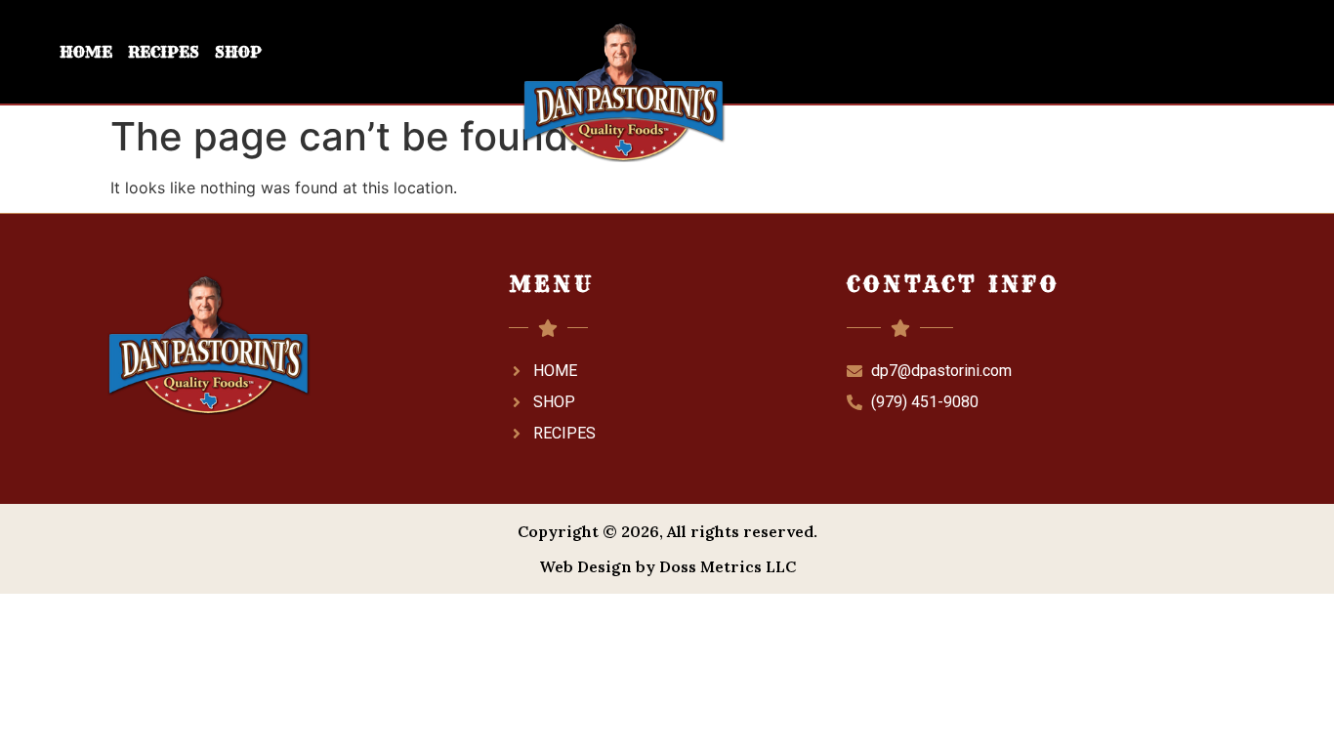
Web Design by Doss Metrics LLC (667, 566)
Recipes (163, 52)
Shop (238, 52)
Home (86, 52)
